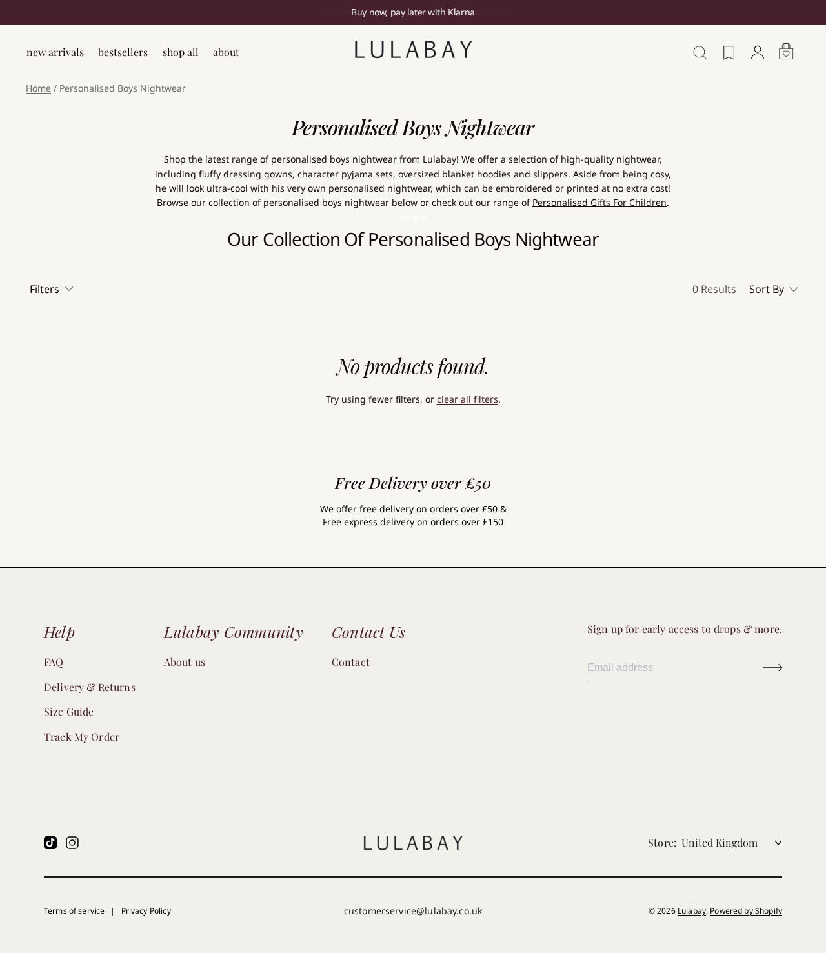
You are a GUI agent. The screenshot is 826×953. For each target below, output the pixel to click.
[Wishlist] (729, 46)
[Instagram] (72, 842)
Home (38, 88)
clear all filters (467, 399)
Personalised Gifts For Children (599, 202)
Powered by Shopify (746, 910)
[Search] (696, 46)
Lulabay (692, 910)
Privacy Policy (146, 910)
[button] (774, 289)
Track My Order (81, 736)
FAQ (53, 661)
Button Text (772, 667)
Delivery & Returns (90, 687)
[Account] (757, 46)
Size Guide (69, 711)
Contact (351, 661)
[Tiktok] (50, 842)
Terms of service (74, 910)
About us (184, 661)
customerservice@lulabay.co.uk (413, 911)
